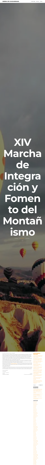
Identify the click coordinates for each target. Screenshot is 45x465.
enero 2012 (34, 411)
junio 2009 (34, 447)
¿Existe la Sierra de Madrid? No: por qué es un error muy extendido (37, 378)
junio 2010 (34, 433)
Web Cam (37, 1)
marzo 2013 (34, 405)
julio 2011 (34, 418)
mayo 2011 (34, 420)
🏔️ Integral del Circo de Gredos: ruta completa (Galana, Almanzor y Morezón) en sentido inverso (37, 359)
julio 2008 (34, 460)
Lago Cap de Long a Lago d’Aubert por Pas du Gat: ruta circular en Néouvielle (37, 365)
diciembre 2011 (35, 412)
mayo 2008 (34, 462)
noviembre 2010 (35, 427)
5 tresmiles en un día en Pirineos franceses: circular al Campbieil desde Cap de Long (37, 368)
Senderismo (7, 372)
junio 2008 (34, 461)
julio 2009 (34, 446)
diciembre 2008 (35, 454)
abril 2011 (34, 421)
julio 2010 (34, 432)
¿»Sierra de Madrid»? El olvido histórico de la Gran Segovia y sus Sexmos (37, 375)
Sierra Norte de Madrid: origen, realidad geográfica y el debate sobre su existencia (37, 373)
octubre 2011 (35, 414)
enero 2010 (34, 439)
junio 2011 (34, 419)
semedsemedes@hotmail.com (14, 363)
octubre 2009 (35, 442)
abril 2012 (34, 407)
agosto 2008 (35, 459)
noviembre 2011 (35, 413)
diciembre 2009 (35, 440)
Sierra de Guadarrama (10, 1)
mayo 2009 (34, 448)
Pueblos (41, 1)
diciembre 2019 (35, 404)
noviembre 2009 (35, 441)
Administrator (22, 238)
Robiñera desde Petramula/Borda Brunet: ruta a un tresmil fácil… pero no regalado (37, 362)
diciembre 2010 (35, 426)
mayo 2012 (34, 406)
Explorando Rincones (36, 354)
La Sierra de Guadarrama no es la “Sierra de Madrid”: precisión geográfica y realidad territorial (37, 390)
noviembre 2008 (35, 455)
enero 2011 (34, 425)
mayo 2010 (34, 434)
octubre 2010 (35, 428)
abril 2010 (34, 435)
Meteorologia (33, 1)
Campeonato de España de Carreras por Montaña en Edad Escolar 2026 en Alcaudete (38, 356)
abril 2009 (34, 449)
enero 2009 (34, 453)
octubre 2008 (35, 456)
